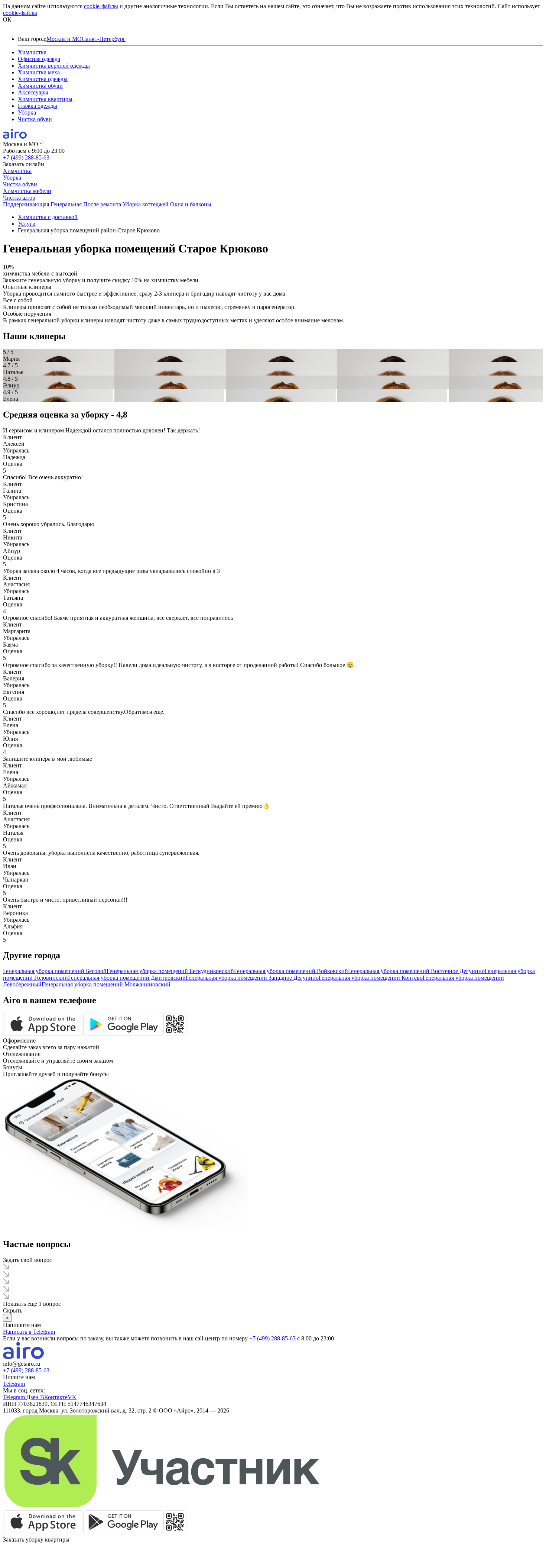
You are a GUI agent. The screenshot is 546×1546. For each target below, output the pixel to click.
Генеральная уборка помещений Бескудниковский (170, 971)
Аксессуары (33, 92)
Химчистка (32, 52)
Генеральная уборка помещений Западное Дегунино (252, 978)
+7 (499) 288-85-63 (26, 157)
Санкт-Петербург (104, 39)
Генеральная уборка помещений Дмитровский (127, 978)
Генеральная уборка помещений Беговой (55, 971)
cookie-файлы (101, 6)
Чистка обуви (35, 119)
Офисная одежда (39, 59)
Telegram (14, 1384)
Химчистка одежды (43, 79)
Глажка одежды (37, 106)
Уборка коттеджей (146, 204)
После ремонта (103, 204)
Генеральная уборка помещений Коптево (371, 978)
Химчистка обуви (40, 86)
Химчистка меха (39, 72)
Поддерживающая (27, 204)
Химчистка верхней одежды (54, 65)
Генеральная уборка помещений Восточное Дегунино (416, 971)
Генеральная (67, 204)
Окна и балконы (190, 204)
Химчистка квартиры (45, 99)
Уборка (27, 112)
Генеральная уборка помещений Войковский (291, 971)
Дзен (33, 1397)
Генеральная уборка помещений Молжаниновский (106, 984)
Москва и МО (64, 39)
